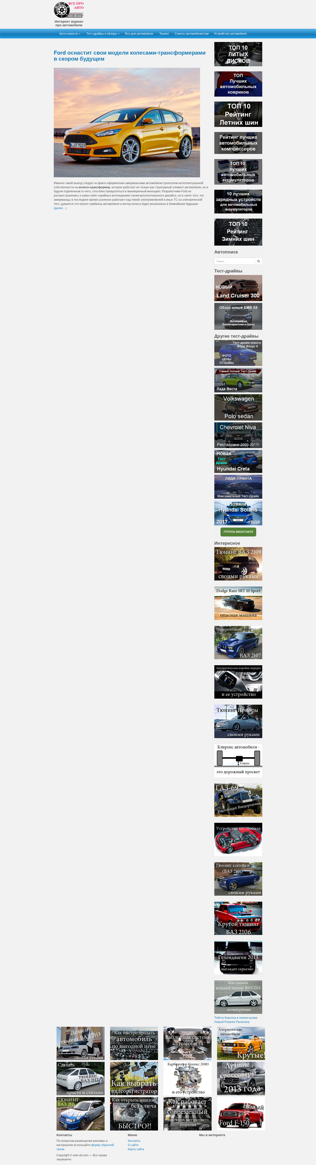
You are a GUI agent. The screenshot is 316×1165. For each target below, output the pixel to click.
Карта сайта (136, 1149)
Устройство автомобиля (230, 33)
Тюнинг (164, 33)
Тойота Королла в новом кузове (235, 1017)
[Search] (258, 261)
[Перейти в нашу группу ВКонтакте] (238, 532)
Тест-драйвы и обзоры (102, 33)
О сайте (133, 1145)
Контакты (134, 1141)
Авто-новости (68, 33)
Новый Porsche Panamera (231, 1022)
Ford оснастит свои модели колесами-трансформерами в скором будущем (130, 55)
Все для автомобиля (139, 33)
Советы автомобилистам (192, 33)
